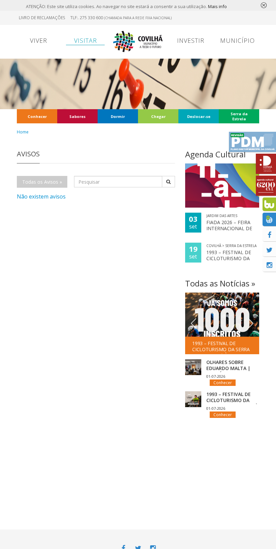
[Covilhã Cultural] (266, 186)
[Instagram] (269, 265)
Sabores (77, 116)
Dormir (118, 116)
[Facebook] (269, 234)
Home (23, 132)
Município (237, 40)
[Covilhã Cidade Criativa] (266, 164)
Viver (38, 40)
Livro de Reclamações (42, 18)
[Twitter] (269, 249)
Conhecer (37, 116)
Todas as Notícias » (220, 283)
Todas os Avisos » (42, 182)
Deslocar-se (198, 116)
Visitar (85, 40)
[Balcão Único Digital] (269, 204)
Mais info (217, 6)
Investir (190, 40)
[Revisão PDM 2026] (252, 142)
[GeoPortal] (269, 219)
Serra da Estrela (239, 116)
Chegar (158, 116)
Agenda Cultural (215, 154)
